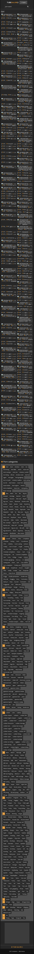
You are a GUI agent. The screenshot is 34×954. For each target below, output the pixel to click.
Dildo (4, 570)
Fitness (5, 621)
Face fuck (10, 605)
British (9, 514)
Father (22, 621)
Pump (28, 160)
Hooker (22, 656)
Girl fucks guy (10, 238)
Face (21, 616)
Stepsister (6, 846)
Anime (19, 469)
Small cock (6, 867)
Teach (24, 107)
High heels (19, 659)
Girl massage (26, 104)
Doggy (5, 576)
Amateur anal (19, 475)
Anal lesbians (10, 191)
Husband (5, 664)
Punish (28, 805)
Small (18, 835)
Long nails (6, 747)
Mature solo (6, 766)
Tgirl (19, 891)
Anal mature (12, 483)
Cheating (26, 546)
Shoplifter (5, 835)
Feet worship (6, 603)
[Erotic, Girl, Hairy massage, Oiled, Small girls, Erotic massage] (9, 179)
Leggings (17, 742)
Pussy (19, 803)
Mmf (16, 760)
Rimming (14, 813)
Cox (21, 549)
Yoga (12, 918)
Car (4, 549)
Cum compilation (7, 565)
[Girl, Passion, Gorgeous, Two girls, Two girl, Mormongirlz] (25, 265)
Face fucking (10, 252)
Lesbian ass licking (8, 742)
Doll (29, 582)
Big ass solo (14, 528)
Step (22, 835)
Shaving (20, 857)
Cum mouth (10, 71)
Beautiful (11, 509)
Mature (13, 752)
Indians (22, 683)
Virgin (13, 902)
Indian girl (9, 248)
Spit (11, 851)
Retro (4, 817)
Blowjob (5, 496)
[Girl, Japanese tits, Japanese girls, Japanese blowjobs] (9, 270)
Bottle (17, 520)
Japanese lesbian (19, 691)
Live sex (25, 291)
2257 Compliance (13, 951)
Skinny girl (9, 381)
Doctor (21, 568)
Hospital (13, 659)
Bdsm (11, 493)
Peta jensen (12, 811)
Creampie (5, 541)
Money (16, 755)
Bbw (7, 493)
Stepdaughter (13, 875)
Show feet (9, 77)
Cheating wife (7, 554)
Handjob (8, 645)
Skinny (26, 830)
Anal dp (23, 485)
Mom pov (14, 771)
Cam (18, 562)
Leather (5, 720)
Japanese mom (21, 685)
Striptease (20, 851)
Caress (25, 279)
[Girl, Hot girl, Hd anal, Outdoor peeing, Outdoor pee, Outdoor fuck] (25, 82)
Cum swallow (24, 562)
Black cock (6, 517)
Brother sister (25, 501)
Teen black (10, 185)
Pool (18, 811)
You (24, 918)
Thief (23, 891)
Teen (7, 878)
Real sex (25, 248)
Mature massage (24, 779)
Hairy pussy (20, 661)
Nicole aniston (17, 787)
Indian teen (6, 119)
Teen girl (9, 327)
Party (21, 800)
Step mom (17, 833)
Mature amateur (27, 298)
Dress (17, 579)
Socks (15, 857)
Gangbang (18, 627)
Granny (12, 627)
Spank (27, 835)
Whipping (25, 907)
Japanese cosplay (23, 321)
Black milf (14, 525)
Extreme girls (26, 407)
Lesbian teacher (7, 731)
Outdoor (22, 792)
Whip (4, 910)
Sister (13, 827)
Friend (5, 619)
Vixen (10, 904)
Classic (18, 552)
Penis (28, 808)
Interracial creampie (25, 680)
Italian (24, 675)
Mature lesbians (14, 779)
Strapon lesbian (7, 857)
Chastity (26, 549)
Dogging (12, 579)
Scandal (25, 25)
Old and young (14, 792)
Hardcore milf (10, 316)
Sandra (9, 125)
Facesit (24, 619)
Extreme (5, 592)
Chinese (14, 538)
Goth (24, 261)
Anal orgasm (15, 485)
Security (5, 854)
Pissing (10, 800)
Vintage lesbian (26, 902)
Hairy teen (21, 160)
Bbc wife (22, 528)
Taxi (23, 883)
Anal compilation (7, 488)
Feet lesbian (6, 611)
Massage (18, 752)
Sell (24, 849)
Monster (28, 766)
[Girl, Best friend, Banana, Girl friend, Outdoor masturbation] (9, 44)
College (5, 94)
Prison (5, 808)
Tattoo (5, 894)
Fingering (21, 613)
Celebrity (10, 544)
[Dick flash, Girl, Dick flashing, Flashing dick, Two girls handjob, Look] (25, 392)
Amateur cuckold (23, 472)
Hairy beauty (18, 669)
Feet (4, 598)
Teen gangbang (23, 207)
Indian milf (15, 680)
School (21, 229)
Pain (4, 803)
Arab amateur (26, 246)
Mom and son (7, 758)
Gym (22, 632)
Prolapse (9, 803)
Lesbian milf (22, 731)
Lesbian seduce (23, 50)
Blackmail (17, 501)
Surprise (19, 849)
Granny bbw (6, 643)
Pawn (4, 426)
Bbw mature (21, 533)
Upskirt (21, 42)
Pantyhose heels (11, 341)
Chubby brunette (27, 181)
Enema (13, 590)
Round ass (26, 163)
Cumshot (15, 549)
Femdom (8, 595)
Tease (8, 399)
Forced (26, 595)
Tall (14, 883)
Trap (19, 886)
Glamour (12, 629)
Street (18, 854)
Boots (11, 501)
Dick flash (21, 217)
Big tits (25, 499)
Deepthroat (14, 568)
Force (13, 600)
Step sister (17, 838)
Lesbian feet (23, 715)
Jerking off (6, 688)
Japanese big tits (7, 702)
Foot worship (6, 600)
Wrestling (12, 907)
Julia (14, 704)
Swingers (10, 838)
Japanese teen (16, 697)
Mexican (5, 189)
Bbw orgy (9, 219)
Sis (25, 857)
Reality (23, 825)
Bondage (5, 301)
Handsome (26, 19)
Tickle (18, 881)
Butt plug (27, 530)
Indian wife (20, 677)
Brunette (5, 533)
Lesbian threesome (8, 723)
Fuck (25, 616)
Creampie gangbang (8, 560)
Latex (13, 712)
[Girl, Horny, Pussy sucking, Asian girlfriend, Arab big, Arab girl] (9, 333)
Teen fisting (26, 416)
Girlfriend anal (26, 189)
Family (17, 598)
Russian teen (16, 825)
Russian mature (12, 817)
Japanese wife (7, 694)
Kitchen (14, 707)
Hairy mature (6, 656)
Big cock (5, 501)
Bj (15, 512)
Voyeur (18, 902)
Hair (13, 34)
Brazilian (20, 525)
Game (26, 635)
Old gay (5, 795)
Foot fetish (6, 608)
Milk (12, 760)
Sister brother (7, 862)
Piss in (9, 198)
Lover (24, 156)
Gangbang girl (10, 436)
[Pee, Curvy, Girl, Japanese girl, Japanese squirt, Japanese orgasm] (9, 376)
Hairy (13, 645)
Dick (20, 252)
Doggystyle (6, 584)
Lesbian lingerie (15, 747)
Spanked (22, 843)
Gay (7, 627)
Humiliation (15, 656)
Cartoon (26, 544)
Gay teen (21, 637)
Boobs (23, 514)
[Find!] (27, 6)
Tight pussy (6, 896)
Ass (26, 467)
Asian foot (20, 483)
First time (14, 603)
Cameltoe (9, 231)
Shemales (10, 843)
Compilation (26, 538)
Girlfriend (10, 632)
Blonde (16, 504)
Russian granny (7, 825)
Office (28, 790)
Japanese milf (6, 697)
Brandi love (27, 504)
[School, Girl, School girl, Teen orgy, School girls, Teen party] (25, 228)
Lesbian (8, 712)
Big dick (27, 512)
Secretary (12, 849)
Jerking (9, 107)
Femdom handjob (12, 613)
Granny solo (22, 329)
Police (16, 805)
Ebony (7, 590)
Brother (5, 504)
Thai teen (25, 310)
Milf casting (6, 782)
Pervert (23, 811)
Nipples (5, 787)
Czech (17, 541)
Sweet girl (9, 80)
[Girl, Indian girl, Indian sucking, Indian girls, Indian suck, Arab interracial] (9, 246)
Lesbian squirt (7, 736)
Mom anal (12, 763)
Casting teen (26, 45)
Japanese (8, 685)
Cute (4, 557)
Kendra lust (26, 707)
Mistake (9, 358)
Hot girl (25, 83)
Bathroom (6, 536)
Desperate (21, 127)
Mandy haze (26, 58)
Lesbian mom (13, 720)
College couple (27, 136)
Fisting (20, 452)
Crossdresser (22, 114)
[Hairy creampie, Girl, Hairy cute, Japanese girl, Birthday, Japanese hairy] (25, 67)
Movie (22, 766)
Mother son (6, 776)
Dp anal (16, 582)
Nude (4, 203)
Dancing (21, 587)
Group (26, 629)
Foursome (14, 608)
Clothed (26, 557)
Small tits (5, 849)
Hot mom (11, 648)
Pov (25, 797)
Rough (20, 813)
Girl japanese (26, 353)
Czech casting (18, 544)
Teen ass (9, 277)
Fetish (5, 624)
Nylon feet (24, 784)
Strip (20, 212)
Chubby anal (17, 565)
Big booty (20, 530)
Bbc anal (22, 507)
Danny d (5, 582)
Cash (23, 552)
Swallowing (15, 870)
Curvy (9, 377)
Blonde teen (26, 271)
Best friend (10, 45)
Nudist (12, 784)
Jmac (24, 358)
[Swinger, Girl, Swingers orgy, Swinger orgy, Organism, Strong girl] (25, 120)
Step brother (6, 870)
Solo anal (28, 426)
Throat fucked (26, 383)
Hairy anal (6, 651)
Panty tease (10, 15)
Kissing (19, 707)
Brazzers (12, 499)
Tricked (5, 891)
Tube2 (12, 2)
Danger (16, 587)
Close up (18, 560)
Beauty (16, 507)
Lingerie (20, 718)
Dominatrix (23, 582)
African (21, 199)
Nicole (25, 787)
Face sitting (15, 616)
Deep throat (12, 573)
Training (24, 894)
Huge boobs (10, 429)
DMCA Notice (22, 951)
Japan (14, 685)
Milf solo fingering (8, 774)
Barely (25, 436)
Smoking (12, 835)
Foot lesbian (6, 616)
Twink (18, 883)
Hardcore (5, 667)
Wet (22, 910)
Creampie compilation (9, 552)
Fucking (25, 277)
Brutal (11, 507)
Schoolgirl (24, 854)
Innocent (13, 677)
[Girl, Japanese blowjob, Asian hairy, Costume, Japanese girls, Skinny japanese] (25, 222)
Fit (12, 325)
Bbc (20, 493)
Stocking (5, 851)
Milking (28, 774)
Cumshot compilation (8, 370)
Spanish (5, 873)
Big (27, 507)
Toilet (4, 883)
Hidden (5, 648)
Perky (24, 110)
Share (8, 138)
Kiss (4, 710)
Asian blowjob (10, 167)
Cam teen (9, 110)
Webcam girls (10, 136)
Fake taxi (17, 605)
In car (8, 281)
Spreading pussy (11, 64)
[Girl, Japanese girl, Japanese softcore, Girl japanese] (25, 91)
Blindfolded (13, 533)
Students (25, 238)
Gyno (4, 632)
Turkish (14, 886)
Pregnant (15, 797)
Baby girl (25, 289)
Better (9, 261)
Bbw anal (18, 499)
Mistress (15, 758)
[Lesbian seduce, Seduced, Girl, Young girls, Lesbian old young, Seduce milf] (25, 49)
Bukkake (5, 499)
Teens (9, 883)
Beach (24, 496)
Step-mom (13, 859)
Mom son (5, 755)
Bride (21, 504)
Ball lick (25, 339)
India (12, 675)
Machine (21, 768)
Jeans (23, 697)
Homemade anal (7, 672)
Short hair (5, 859)
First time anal (19, 611)
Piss (21, 797)
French (27, 603)
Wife (7, 907)
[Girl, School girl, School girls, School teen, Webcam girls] (25, 387)
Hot (4, 653)
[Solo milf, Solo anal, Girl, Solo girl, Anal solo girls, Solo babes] (25, 424)
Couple (20, 557)
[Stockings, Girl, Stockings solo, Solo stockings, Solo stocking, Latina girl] (25, 100)
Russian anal (15, 819)
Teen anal (23, 878)
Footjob (15, 595)
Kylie (24, 273)
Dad (20, 570)
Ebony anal (18, 592)
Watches (9, 73)
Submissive (12, 854)
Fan (8, 418)
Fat (12, 611)
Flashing (20, 608)
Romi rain (12, 822)
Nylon (7, 784)
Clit (13, 554)
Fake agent (25, 605)
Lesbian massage (20, 723)
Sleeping (19, 827)
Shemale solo (22, 875)
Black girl (25, 367)
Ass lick (5, 483)
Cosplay (9, 549)
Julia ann (21, 56)
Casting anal (6, 562)
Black (10, 504)
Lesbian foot (17, 728)
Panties (26, 800)
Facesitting (10, 598)
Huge (4, 669)
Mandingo (26, 763)
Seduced (21, 867)
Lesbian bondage (23, 351)
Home (20, 651)
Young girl (10, 28)
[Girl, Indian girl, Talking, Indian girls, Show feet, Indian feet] (9, 387)
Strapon (12, 830)
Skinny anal (20, 841)
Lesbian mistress (21, 744)
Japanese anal (22, 694)
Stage (8, 445)
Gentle (9, 196)
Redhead (25, 817)
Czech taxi (5, 39)
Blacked (18, 496)
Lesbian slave (22, 720)
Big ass (25, 493)
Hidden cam (13, 651)
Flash (4, 613)
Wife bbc (10, 910)
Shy (25, 150)
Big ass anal (15, 522)
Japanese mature (15, 688)
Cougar (29, 552)
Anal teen (27, 475)
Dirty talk (5, 579)
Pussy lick (25, 363)
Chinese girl (26, 203)
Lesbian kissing (7, 744)
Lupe (8, 22)
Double (15, 570)
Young (27, 29)
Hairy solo (26, 651)
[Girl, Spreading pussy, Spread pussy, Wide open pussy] (9, 63)
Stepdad (26, 870)
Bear (28, 509)
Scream (12, 846)
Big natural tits (7, 530)
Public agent (26, 803)
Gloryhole (5, 629)
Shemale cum (7, 865)
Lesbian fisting (17, 734)
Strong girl (26, 418)
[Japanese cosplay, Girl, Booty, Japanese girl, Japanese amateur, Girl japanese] (25, 320)
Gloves (5, 397)
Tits (27, 891)
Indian (7, 675)
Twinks (27, 888)
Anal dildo (21, 258)
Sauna (27, 56)
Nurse (17, 784)
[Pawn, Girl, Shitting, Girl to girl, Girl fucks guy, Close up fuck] (9, 424)
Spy (23, 846)
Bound (24, 517)
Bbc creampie (7, 522)
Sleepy (25, 175)
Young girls (10, 143)
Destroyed (10, 312)
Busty (16, 509)
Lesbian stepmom (17, 736)
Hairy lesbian (6, 661)
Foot (21, 598)
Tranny (13, 881)
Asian (4, 114)
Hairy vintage (10, 350)
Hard (8, 653)
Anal (7, 467)
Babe (12, 520)
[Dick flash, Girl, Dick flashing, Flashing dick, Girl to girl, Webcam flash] (25, 216)
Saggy (26, 841)
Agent (4, 477)
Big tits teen (10, 456)
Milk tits (25, 153)
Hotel (24, 648)
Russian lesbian (25, 819)
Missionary (6, 760)
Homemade (25, 645)
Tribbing (5, 888)
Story (4, 838)
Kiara (24, 209)
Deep (11, 582)
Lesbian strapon (7, 715)
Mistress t (17, 774)
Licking (15, 731)
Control (9, 241)
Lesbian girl (26, 409)
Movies (13, 782)
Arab (22, 467)
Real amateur (6, 819)
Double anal (24, 576)
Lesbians (16, 715)
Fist (4, 452)
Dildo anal (18, 584)
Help (26, 452)
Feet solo (27, 621)
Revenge (25, 196)
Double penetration (24, 179)
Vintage (8, 902)
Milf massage (19, 776)
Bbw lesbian (24, 520)
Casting (12, 541)
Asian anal (26, 469)
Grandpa (17, 632)
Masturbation (22, 760)
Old (24, 790)
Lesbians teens (11, 403)
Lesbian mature (7, 734)
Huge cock (27, 661)
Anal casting (26, 480)
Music (23, 774)
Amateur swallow (17, 480)
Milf (24, 752)
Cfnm (20, 405)
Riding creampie (27, 116)
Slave (20, 150)
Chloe (19, 538)
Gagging (5, 640)
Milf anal (19, 763)
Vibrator (5, 904)
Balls (12, 512)
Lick (14, 744)
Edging (11, 592)
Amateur (17, 467)
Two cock (9, 127)
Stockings (21, 101)
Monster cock (15, 766)
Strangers (9, 58)
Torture (28, 883)
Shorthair (25, 193)
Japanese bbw (18, 699)
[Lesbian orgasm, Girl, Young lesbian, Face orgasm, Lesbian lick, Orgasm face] (9, 409)
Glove (22, 643)
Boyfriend (5, 54)
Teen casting (12, 894)
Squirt (4, 309)
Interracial (18, 675)
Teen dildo (14, 896)
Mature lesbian (7, 768)
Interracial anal (7, 683)
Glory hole (6, 637)
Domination (24, 579)
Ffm (22, 600)
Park (8, 34)
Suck (21, 870)
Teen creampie (27, 325)
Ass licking (6, 475)
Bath (27, 528)
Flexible (26, 611)
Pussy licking (21, 808)
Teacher (24, 881)
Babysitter (6, 512)
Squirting (5, 841)
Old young (6, 792)
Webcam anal (7, 912)
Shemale (8, 827)
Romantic (21, 401)
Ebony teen (20, 590)
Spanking (21, 29)
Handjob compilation (17, 653)
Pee (20, 141)
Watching (16, 910)
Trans (12, 878)
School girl (26, 388)
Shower (18, 846)
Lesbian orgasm (7, 410)
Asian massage (7, 491)
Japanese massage (8, 691)
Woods (25, 125)
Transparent (11, 309)
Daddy (9, 570)
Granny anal (20, 629)
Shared (25, 146)
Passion (25, 266)
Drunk (7, 568)
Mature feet (6, 771)
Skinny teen (14, 867)
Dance (20, 306)
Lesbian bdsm (26, 734)
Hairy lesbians (13, 667)
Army (28, 345)
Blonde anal (6, 525)
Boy (4, 133)
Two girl (9, 18)
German (25, 627)
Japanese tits (10, 271)
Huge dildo (11, 669)
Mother (22, 755)
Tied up (9, 156)
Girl (4, 15)
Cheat (13, 562)
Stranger (14, 865)
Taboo (17, 878)
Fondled (25, 370)
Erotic (4, 180)
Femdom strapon (13, 621)
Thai (29, 881)
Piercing (22, 805)
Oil (27, 792)
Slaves (9, 416)
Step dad (27, 867)
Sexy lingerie (26, 75)
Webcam (19, 907)
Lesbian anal (27, 718)
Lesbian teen (6, 726)
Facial (4, 605)
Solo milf (21, 426)
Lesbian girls (26, 256)
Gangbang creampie (19, 640)
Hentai (18, 645)
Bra (4, 24)
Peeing (5, 811)
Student (25, 862)
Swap (4, 843)
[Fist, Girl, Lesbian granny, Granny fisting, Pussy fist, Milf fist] (9, 450)
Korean (8, 707)
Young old (18, 918)
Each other (10, 344)
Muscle (20, 771)
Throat (21, 888)
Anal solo (15, 472)
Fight (9, 619)
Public (4, 800)
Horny (9, 334)
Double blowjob (7, 587)
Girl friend (10, 211)
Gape (26, 637)
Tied (20, 61)
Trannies (9, 434)
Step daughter (22, 865)
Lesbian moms (7, 739)
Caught (20, 546)
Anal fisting (6, 469)
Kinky (24, 432)
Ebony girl (25, 78)
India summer (7, 680)
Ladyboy (19, 712)
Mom (7, 752)
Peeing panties (10, 174)
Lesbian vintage (7, 750)
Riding (19, 817)
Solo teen (25, 35)
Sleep (24, 827)
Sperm (26, 851)
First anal (21, 603)
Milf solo (5, 763)
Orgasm (14, 790)
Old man (8, 790)
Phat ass (9, 285)
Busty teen (6, 520)
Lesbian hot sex (27, 356)
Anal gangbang (19, 477)
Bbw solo (20, 512)
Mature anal (22, 758)
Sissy (17, 830)
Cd (23, 560)
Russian (8, 813)
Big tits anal (6, 528)
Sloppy (11, 873)
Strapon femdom (19, 873)
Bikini (18, 514)
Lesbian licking (24, 747)
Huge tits (12, 664)
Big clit (5, 509)
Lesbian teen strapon (8, 88)
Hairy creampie (23, 68)
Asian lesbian (6, 485)
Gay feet (11, 635)
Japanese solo (7, 704)
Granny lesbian (19, 635)
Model (25, 771)
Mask (12, 776)
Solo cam (25, 87)
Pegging (16, 800)
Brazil (4, 295)
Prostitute (10, 805)
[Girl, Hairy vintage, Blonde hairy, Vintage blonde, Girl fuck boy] (9, 349)
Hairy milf (18, 648)
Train (8, 886)
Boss (4, 514)
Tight (18, 894)
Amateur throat (11, 31)
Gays (10, 640)
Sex (13, 862)
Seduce (28, 846)
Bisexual (5, 507)
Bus (16, 493)
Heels (13, 661)
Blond (8, 362)
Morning (28, 768)
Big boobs (23, 509)
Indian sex (15, 683)
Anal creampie (7, 472)
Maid (11, 755)
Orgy (19, 790)
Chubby (5, 546)
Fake (19, 619)
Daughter (27, 568)
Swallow (24, 833)
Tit (13, 295)
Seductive (25, 40)
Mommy (15, 768)
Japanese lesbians (8, 699)
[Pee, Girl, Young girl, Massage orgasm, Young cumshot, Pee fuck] (25, 140)
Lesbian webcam (27, 96)
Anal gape (11, 477)
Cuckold (8, 538)
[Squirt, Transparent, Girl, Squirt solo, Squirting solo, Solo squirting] (9, 308)
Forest (14, 619)
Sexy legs (25, 172)
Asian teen (17, 488)
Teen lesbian (12, 891)
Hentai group (10, 100)
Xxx (7, 915)
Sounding (28, 873)
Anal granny (24, 488)
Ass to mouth (7, 480)
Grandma (27, 632)
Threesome (6, 881)
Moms (27, 776)
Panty (15, 808)
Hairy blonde (19, 664)
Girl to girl (26, 341)
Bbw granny (24, 522)
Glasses (13, 643)
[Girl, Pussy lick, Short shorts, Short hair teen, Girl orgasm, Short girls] (25, 362)
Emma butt (10, 291)
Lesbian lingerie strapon (9, 718)
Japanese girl (26, 92)
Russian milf (20, 822)
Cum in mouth (13, 546)
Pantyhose (9, 797)
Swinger (21, 121)
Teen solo (24, 886)
